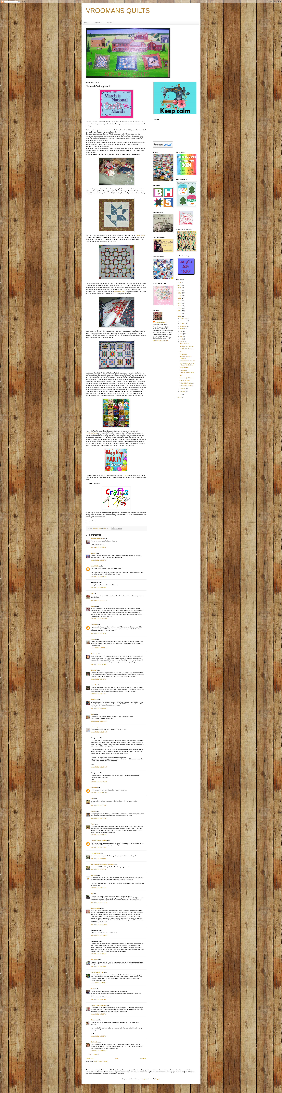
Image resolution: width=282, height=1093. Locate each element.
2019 (180, 298)
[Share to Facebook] (119, 528)
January (182, 391)
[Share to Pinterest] (121, 528)
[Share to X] (117, 528)
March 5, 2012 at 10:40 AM (99, 721)
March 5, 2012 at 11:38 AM (99, 767)
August (182, 328)
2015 (180, 308)
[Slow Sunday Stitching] (186, 224)
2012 (180, 316)
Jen (92, 893)
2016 (180, 306)
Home (86, 22)
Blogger (157, 1079)
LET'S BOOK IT (97, 22)
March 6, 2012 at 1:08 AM (98, 953)
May (181, 336)
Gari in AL (94, 1042)
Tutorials (109, 22)
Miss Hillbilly (95, 566)
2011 (180, 394)
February (183, 389)
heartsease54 (95, 908)
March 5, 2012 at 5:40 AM (98, 664)
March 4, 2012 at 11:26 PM (99, 600)
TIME (181, 375)
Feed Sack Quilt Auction (187, 349)
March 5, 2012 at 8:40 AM (98, 679)
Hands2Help (183, 370)
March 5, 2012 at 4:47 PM (98, 858)
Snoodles (94, 699)
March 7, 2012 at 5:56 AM (98, 1050)
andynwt (144, 1079)
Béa (92, 593)
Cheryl (93, 811)
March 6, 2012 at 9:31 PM (98, 1036)
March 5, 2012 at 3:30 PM (98, 847)
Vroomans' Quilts (160, 322)
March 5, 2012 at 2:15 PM (98, 818)
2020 (180, 295)
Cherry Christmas (185, 380)
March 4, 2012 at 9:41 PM (98, 576)
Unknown (94, 624)
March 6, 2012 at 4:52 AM (98, 983)
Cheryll (93, 553)
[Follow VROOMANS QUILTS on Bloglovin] (163, 147)
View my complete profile (160, 340)
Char (92, 714)
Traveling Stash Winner (187, 346)
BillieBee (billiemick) (97, 538)
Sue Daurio (94, 959)
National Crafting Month (187, 383)
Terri (92, 798)
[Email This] (112, 528)
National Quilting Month (187, 373)
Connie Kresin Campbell (98, 1005)
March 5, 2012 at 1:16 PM (98, 805)
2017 (180, 303)
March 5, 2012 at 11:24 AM (99, 732)
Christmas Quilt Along (186, 378)
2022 (180, 290)
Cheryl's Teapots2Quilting (99, 840)
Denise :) (93, 654)
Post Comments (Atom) (101, 1061)
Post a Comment (94, 1054)
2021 (180, 293)
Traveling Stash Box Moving (186, 357)
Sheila (93, 989)
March (182, 341)
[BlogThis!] (114, 528)
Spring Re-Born (184, 367)
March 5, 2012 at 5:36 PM (98, 869)
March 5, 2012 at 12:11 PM (99, 792)
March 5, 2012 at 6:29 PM (98, 887)
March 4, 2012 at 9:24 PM (98, 547)
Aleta (92, 824)
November (183, 321)
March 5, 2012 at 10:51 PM (99, 902)
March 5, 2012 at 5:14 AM (98, 633)
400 (181, 351)
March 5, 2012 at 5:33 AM (98, 648)
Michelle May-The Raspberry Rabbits (102, 864)
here (126, 475)
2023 (180, 288)
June (181, 334)
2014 (180, 311)
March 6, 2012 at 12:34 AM (99, 924)
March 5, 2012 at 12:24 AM (99, 618)
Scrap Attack (183, 354)
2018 (180, 301)
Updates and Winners (186, 385)
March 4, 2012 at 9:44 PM (98, 587)
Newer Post (89, 1058)
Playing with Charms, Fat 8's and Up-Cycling (187, 364)
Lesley (93, 639)
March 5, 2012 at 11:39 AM (99, 781)
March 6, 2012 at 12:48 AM (99, 935)
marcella (93, 670)
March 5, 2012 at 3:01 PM (98, 834)
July (181, 331)
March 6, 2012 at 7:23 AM (98, 1014)
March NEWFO (184, 344)
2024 (180, 285)
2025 (180, 282)
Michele (93, 875)
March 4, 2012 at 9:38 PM (98, 560)
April (181, 339)
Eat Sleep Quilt (95, 853)
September (183, 326)
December (183, 318)
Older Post (143, 1058)
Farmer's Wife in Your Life (187, 361)
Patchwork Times (119, 291)
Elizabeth (94, 1020)
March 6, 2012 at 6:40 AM (98, 999)
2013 (180, 313)
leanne (93, 606)
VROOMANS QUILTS (118, 10)
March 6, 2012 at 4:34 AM (98, 966)
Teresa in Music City (97, 972)
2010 (180, 397)
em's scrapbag (95, 727)
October (182, 323)
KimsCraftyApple (91, 433)
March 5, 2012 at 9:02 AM (98, 708)
